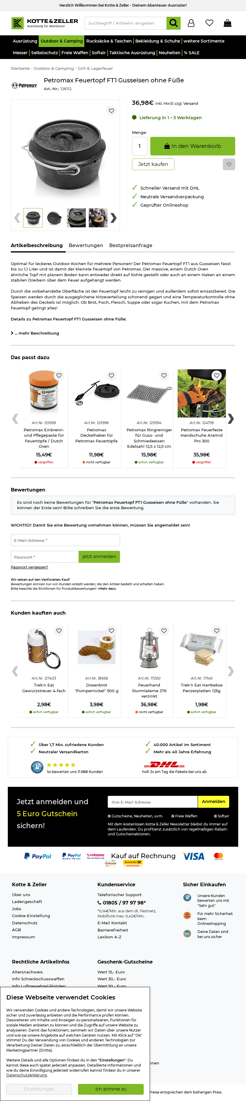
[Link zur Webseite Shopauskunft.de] (187, 897)
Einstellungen (39, 1089)
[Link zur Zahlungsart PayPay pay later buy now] (71, 856)
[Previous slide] (17, 218)
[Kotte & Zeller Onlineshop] (45, 22)
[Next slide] (113, 218)
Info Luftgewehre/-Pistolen (39, 986)
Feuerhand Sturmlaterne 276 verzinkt (149, 690)
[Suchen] (173, 23)
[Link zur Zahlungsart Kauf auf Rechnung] (143, 856)
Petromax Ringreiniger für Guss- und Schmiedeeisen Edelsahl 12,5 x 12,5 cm (149, 438)
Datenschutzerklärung (26, 1075)
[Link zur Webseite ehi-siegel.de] (187, 915)
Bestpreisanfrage (130, 245)
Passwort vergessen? (29, 567)
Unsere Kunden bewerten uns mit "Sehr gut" (213, 901)
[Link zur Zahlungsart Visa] (193, 856)
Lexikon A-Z (110, 936)
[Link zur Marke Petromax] (24, 85)
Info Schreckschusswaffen (38, 978)
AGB (16, 929)
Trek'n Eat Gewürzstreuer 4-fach (44, 688)
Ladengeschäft (27, 901)
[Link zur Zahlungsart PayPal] (37, 856)
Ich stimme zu (110, 1089)
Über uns (21, 894)
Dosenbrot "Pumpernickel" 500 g (96, 688)
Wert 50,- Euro (112, 986)
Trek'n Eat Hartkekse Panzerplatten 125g (202, 688)
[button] (25, 41)
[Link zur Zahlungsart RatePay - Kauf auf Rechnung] (96, 856)
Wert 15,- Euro (111, 972)
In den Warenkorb (195, 146)
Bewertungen (86, 245)
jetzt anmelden (99, 556)
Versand (190, 103)
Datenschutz (25, 922)
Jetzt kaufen (153, 164)
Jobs (16, 908)
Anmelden (215, 801)
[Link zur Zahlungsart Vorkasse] (110, 863)
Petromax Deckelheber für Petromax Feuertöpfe (96, 435)
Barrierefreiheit (113, 930)
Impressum (23, 936)
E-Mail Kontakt (112, 922)
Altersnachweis (27, 972)
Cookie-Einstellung (31, 915)
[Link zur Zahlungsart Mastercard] (218, 856)
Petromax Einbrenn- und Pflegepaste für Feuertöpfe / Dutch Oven (44, 438)
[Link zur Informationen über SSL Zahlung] (187, 933)
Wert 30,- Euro (112, 978)
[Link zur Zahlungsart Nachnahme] (132, 863)
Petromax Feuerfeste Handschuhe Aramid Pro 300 (202, 435)
